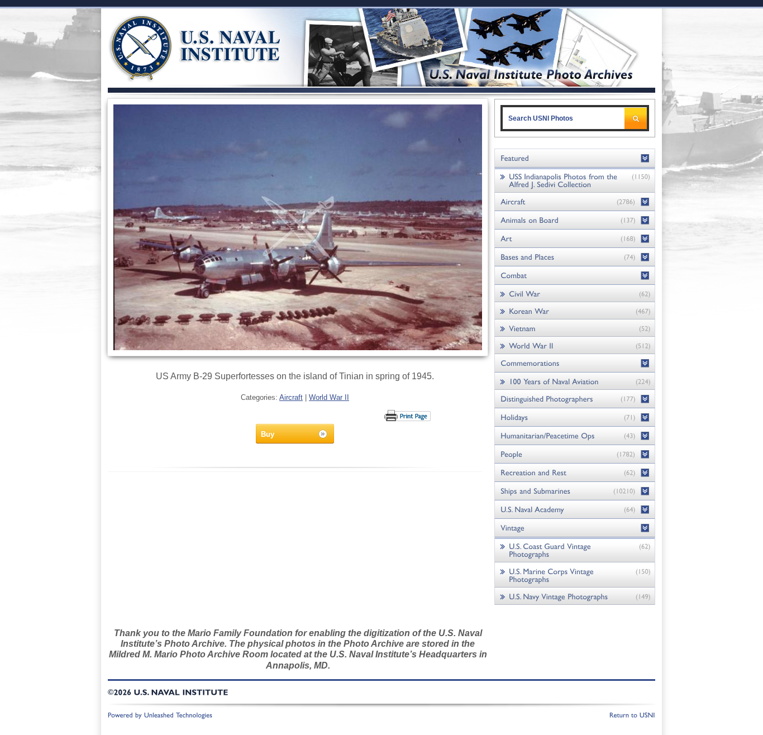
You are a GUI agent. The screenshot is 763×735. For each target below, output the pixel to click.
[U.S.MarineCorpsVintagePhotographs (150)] (574, 575)
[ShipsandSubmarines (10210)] (574, 491)
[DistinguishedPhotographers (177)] (574, 399)
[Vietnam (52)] (574, 328)
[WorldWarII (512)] (574, 345)
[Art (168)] (574, 239)
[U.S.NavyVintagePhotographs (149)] (574, 596)
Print (408, 415)
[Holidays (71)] (574, 417)
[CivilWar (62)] (574, 293)
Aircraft (291, 397)
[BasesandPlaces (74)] (574, 257)
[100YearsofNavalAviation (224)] (574, 381)
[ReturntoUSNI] (632, 714)
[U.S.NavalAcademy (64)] (574, 509)
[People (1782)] (574, 454)
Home (182, 46)
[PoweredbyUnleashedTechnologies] (160, 714)
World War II (329, 397)
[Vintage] (574, 528)
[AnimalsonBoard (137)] (574, 220)
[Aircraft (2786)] (574, 202)
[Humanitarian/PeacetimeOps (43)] (574, 436)
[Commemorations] (574, 363)
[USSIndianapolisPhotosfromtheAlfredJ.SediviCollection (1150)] (574, 180)
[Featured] (574, 158)
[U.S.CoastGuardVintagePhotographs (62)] (574, 549)
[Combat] (574, 275)
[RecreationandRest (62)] (574, 473)
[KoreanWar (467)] (574, 310)
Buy (267, 434)
